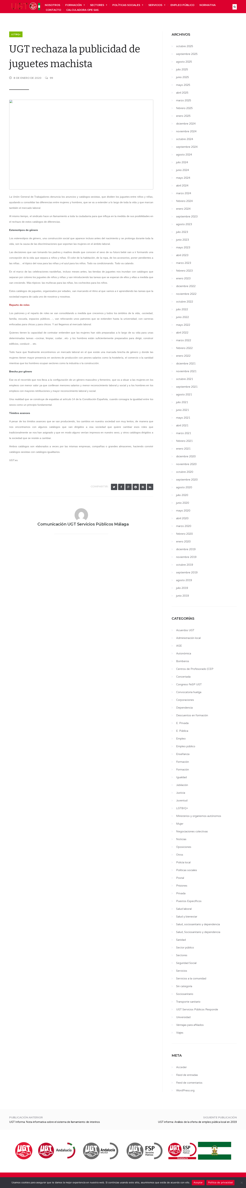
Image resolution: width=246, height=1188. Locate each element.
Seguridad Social (186, 963)
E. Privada (182, 723)
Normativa (208, 5)
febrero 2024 (184, 201)
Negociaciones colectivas (192, 831)
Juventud (181, 800)
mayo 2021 (183, 417)
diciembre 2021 (186, 363)
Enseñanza (182, 754)
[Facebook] (121, 487)
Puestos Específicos (189, 901)
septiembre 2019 (187, 572)
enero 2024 (183, 208)
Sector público (185, 947)
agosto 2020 (184, 487)
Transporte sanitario (188, 1001)
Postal (180, 878)
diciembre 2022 (186, 286)
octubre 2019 (184, 564)
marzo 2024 (183, 193)
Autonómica (183, 653)
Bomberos (182, 661)
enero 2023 (183, 278)
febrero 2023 (184, 270)
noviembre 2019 (186, 557)
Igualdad (181, 777)
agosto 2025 (184, 61)
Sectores (97, 5)
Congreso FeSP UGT (189, 684)
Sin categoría (184, 986)
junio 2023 (182, 239)
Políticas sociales (126, 5)
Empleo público (182, 5)
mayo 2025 (183, 85)
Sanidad (181, 939)
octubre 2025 (184, 46)
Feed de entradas (187, 1075)
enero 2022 (183, 355)
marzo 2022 (183, 340)
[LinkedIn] (150, 487)
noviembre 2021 (186, 371)
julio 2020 (182, 495)
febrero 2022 (184, 348)
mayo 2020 (183, 510)
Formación (73, 5)
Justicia (180, 792)
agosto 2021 (184, 394)
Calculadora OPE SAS (82, 10)
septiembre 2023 (187, 216)
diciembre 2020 (186, 456)
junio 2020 (182, 502)
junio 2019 (182, 595)
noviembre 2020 (186, 464)
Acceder (181, 1067)
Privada (180, 893)
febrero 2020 (184, 533)
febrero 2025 (184, 108)
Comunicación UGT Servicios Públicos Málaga (83, 524)
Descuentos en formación (192, 715)
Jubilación (182, 785)
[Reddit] (136, 487)
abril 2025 (182, 92)
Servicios (155, 5)
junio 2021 (182, 410)
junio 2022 (182, 317)
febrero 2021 (184, 441)
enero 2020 (183, 541)
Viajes (179, 1032)
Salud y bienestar (186, 916)
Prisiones (181, 885)
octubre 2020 (184, 472)
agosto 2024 (184, 154)
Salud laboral (184, 908)
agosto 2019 (184, 580)
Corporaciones (185, 700)
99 (51, 78)
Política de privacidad (220, 1182)
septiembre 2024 (187, 146)
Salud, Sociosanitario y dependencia (198, 932)
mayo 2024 (183, 177)
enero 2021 (183, 448)
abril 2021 (182, 425)
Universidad (183, 1017)
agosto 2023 (184, 224)
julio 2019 (182, 588)
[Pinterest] (143, 487)
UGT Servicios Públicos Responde (197, 1009)
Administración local (188, 638)
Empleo (181, 738)
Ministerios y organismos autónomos (198, 816)
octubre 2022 (184, 301)
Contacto (53, 10)
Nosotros (52, 5)
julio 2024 (182, 162)
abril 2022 (182, 332)
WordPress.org (185, 1090)
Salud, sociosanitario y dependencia (198, 924)
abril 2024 (182, 185)
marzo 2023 (183, 263)
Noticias (181, 839)
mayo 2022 (183, 324)
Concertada (183, 676)
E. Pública (182, 730)
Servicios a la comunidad (191, 978)
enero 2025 (183, 116)
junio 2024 (182, 170)
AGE (179, 645)
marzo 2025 (183, 100)
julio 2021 (182, 402)
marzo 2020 (183, 526)
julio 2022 (182, 309)
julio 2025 (182, 69)
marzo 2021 (183, 433)
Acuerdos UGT (185, 630)
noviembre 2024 (186, 131)
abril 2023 (182, 255)
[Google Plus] (128, 487)
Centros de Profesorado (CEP (194, 669)
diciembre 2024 (186, 123)
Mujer (179, 823)
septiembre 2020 (187, 479)
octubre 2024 (184, 139)
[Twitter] (114, 487)
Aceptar (198, 1182)
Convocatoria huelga (188, 692)
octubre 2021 (184, 379)
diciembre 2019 (186, 549)
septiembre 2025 (187, 54)
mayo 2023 (183, 247)
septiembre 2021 (187, 386)
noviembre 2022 (186, 294)
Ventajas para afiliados (190, 1025)
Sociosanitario (184, 994)
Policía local (183, 862)
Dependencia (184, 707)
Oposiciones (183, 847)
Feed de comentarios (189, 1082)
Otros (179, 854)
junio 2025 (182, 77)
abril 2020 (182, 518)
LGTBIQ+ (16, 34)
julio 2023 (182, 232)
